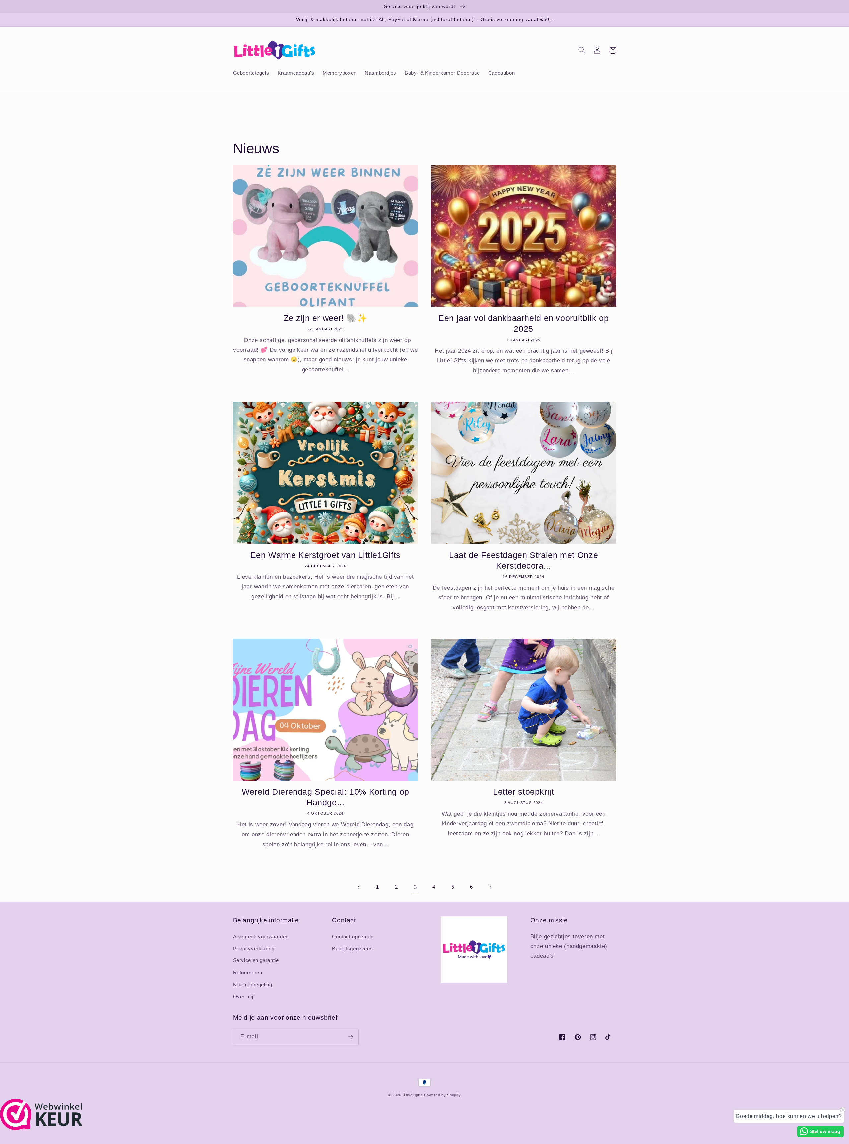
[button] (582, 50)
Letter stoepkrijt (523, 791)
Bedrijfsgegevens (352, 948)
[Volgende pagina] (490, 887)
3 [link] (415, 887)
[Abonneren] (350, 1037)
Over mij (243, 996)
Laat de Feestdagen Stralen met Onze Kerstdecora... (523, 560)
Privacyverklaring (254, 948)
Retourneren (247, 972)
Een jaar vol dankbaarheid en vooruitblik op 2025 (523, 323)
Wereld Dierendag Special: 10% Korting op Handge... (325, 797)
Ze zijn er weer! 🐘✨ (325, 318)
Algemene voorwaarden (261, 936)
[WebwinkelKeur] (41, 1128)
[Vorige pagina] (358, 887)
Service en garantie (256, 960)
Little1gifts (413, 1095)
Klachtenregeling (252, 984)
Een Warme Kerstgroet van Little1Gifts (325, 555)
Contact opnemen (352, 936)
